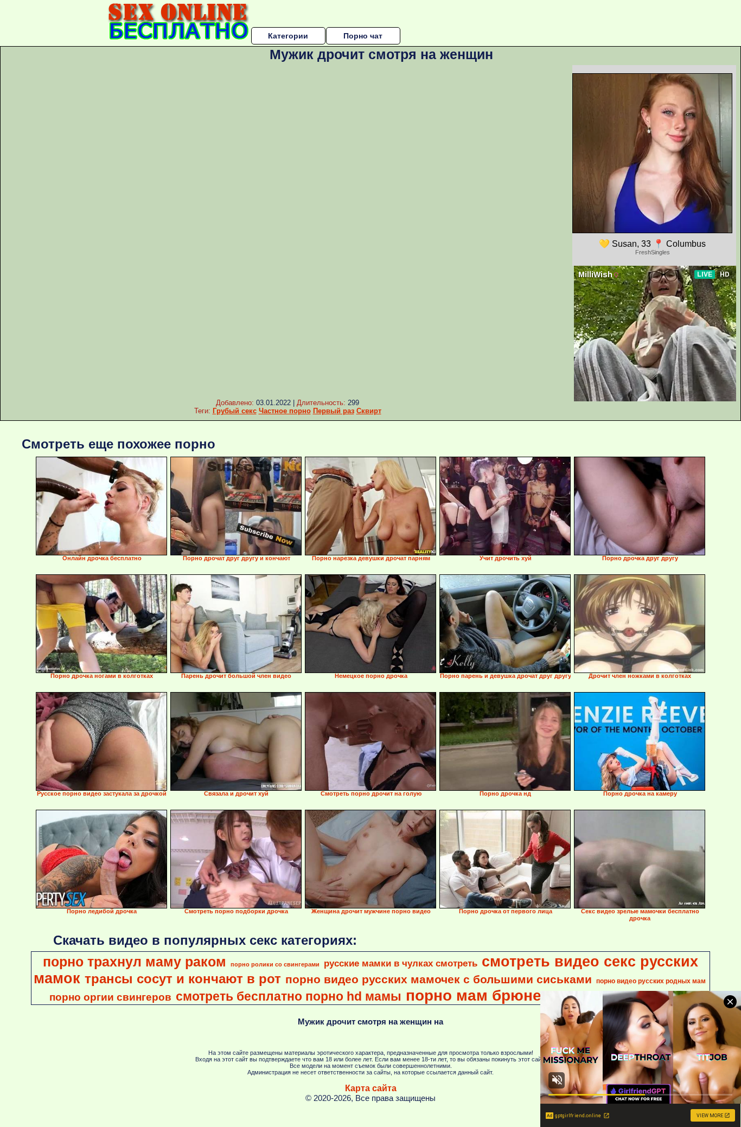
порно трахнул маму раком (134, 961)
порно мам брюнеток (486, 995)
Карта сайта (371, 1088)
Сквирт (368, 411)
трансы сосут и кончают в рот (183, 978)
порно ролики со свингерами (275, 964)
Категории (288, 35)
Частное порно (285, 411)
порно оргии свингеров (110, 997)
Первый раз (333, 411)
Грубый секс (235, 411)
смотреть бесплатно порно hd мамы (288, 996)
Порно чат (362, 35)
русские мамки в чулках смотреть (400, 963)
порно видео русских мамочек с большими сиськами (438, 979)
